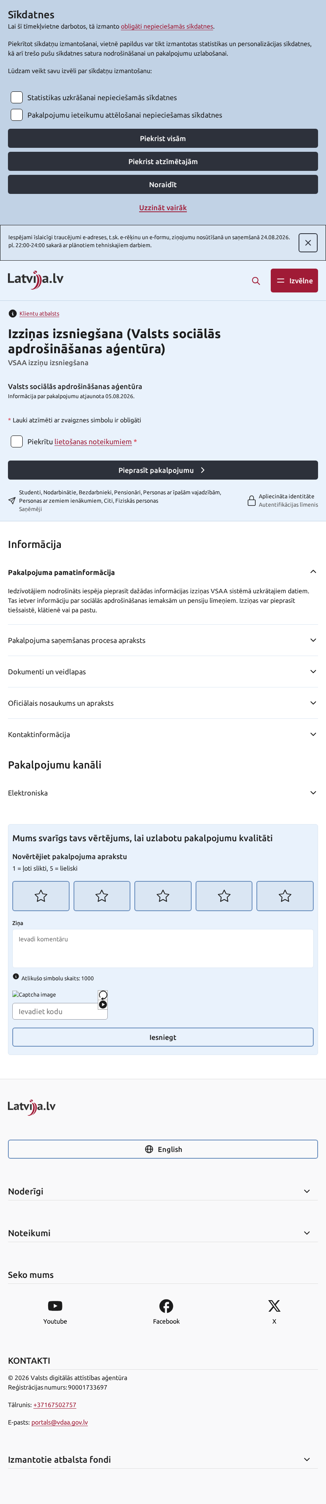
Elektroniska (28, 793)
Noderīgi (25, 1191)
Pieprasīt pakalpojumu (156, 470)
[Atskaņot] (103, 1005)
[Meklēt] (256, 280)
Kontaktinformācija (39, 734)
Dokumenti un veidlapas (47, 672)
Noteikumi (29, 1233)
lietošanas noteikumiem (93, 441)
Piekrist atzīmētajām (163, 161)
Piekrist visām (163, 138)
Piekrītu (82, 441)
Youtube (55, 1321)
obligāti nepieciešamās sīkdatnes (167, 26)
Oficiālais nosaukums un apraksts (61, 703)
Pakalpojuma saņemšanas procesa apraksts (77, 640)
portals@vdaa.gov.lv (59, 1422)
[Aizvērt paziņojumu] (308, 242)
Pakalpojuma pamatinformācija (61, 572)
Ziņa (17, 923)
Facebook (166, 1321)
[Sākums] (163, 1107)
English (170, 1149)
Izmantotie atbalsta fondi (59, 1459)
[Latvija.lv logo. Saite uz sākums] (36, 281)
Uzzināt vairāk (163, 207)
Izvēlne (301, 281)
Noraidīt (163, 184)
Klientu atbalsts (39, 313)
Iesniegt (163, 1037)
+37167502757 (54, 1404)
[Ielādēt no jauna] (103, 995)
